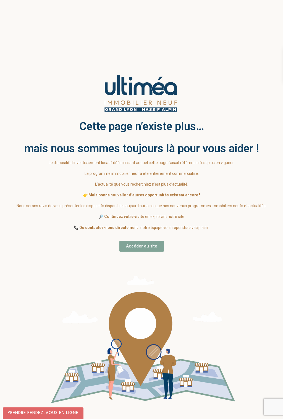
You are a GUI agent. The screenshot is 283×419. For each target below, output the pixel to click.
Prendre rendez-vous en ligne (43, 413)
